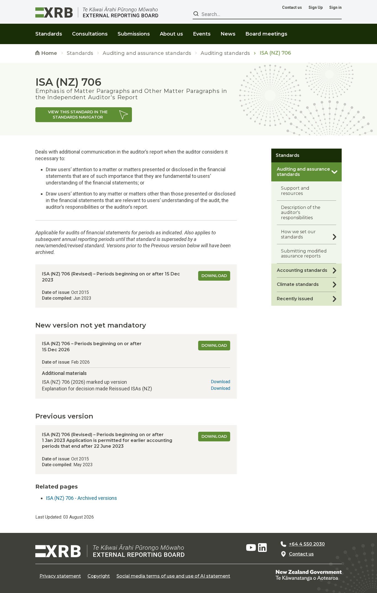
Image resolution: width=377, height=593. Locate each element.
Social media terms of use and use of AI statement (173, 576)
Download (214, 275)
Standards (80, 53)
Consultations (90, 34)
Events (202, 34)
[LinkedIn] (262, 548)
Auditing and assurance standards (147, 53)
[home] (109, 550)
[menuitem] (48, 30)
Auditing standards (225, 53)
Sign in (335, 7)
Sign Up (316, 7)
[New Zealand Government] (308, 575)
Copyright (98, 576)
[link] (83, 114)
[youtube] (251, 548)
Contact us (292, 7)
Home (48, 53)
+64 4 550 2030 (307, 544)
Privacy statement (60, 576)
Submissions (134, 34)
